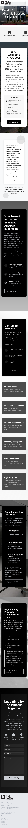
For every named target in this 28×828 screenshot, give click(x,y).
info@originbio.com (6, 813)
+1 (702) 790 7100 (10, 812)
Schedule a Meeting (14, 122)
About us (3, 818)
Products (3, 821)
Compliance (4, 824)
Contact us (3, 822)
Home (2, 817)
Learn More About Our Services (14, 369)
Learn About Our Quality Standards (11, 671)
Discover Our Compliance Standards (12, 581)
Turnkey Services (5, 819)
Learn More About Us (11, 291)
